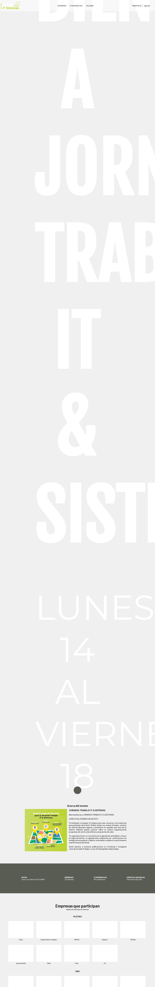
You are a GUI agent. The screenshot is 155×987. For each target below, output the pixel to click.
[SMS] (48, 953)
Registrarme (136, 6)
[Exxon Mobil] (21, 953)
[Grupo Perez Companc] (48, 929)
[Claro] (21, 929)
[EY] (105, 953)
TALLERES (90, 6)
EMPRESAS (62, 6)
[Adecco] (105, 929)
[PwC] (77, 953)
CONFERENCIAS (76, 6)
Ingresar (147, 6)
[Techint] (133, 929)
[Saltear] (77, 790)
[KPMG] (77, 929)
